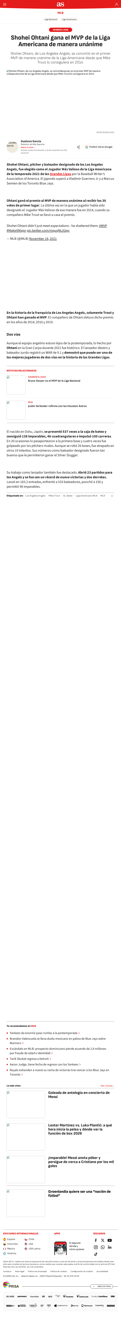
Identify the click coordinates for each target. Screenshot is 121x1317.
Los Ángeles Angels (35, 495)
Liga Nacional (51, 19)
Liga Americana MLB (86, 495)
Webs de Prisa (104, 1286)
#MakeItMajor (16, 230)
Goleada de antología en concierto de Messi (79, 1094)
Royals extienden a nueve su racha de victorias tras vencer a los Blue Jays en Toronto (59, 1072)
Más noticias (106, 1085)
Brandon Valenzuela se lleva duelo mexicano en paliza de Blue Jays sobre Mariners (58, 1041)
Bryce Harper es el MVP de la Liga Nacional (54, 380)
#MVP (103, 225)
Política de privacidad (37, 1271)
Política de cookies (58, 1271)
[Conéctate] (116, 4)
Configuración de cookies (82, 1271)
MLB (60, 13)
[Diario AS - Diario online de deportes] (60, 4)
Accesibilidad (102, 1271)
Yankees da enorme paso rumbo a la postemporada (43, 1033)
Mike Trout (54, 495)
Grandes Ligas (60, 173)
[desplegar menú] (5, 4)
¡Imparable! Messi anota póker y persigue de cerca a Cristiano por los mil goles (81, 1161)
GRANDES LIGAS (60, 29)
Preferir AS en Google (100, 146)
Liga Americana (69, 19)
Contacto (7, 1271)
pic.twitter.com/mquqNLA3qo (48, 230)
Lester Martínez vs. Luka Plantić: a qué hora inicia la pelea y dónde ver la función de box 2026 (80, 1129)
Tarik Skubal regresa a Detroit (29, 1059)
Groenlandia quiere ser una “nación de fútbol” (79, 1193)
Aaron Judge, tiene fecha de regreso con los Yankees (44, 1064)
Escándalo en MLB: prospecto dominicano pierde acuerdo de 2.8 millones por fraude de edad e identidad (58, 1051)
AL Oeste (67, 495)
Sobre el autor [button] (27, 147)
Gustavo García (31, 141)
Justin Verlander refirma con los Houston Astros (57, 406)
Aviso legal (19, 1271)
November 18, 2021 (43, 238)
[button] (78, 147)
